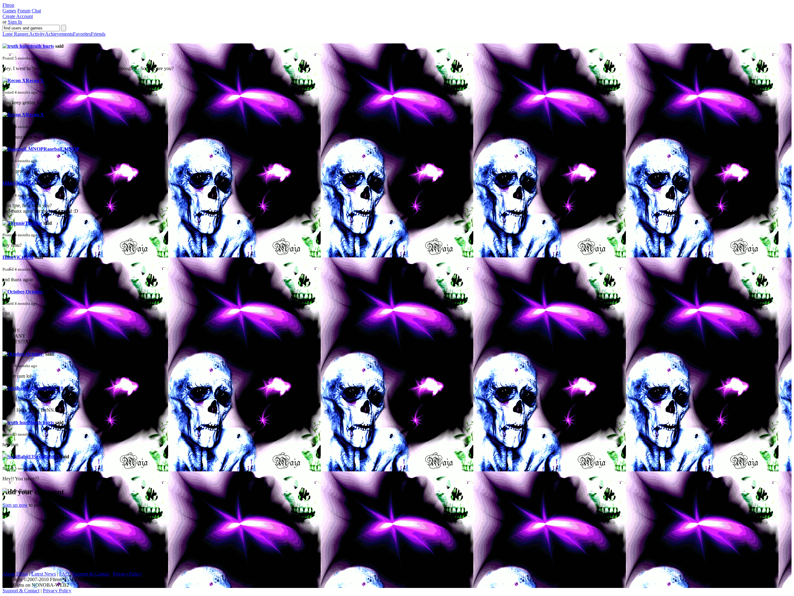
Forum (23, 10)
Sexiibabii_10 (49, 388)
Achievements (59, 34)
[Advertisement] (49, 532)
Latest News (43, 573)
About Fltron (15, 573)
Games (9, 10)
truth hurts (42, 46)
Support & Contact (91, 573)
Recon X (35, 80)
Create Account (17, 16)
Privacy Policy (127, 573)
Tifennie (33, 223)
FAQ (64, 573)
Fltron (8, 5)
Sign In (15, 21)
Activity (37, 34)
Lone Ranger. (15, 34)
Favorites (82, 34)
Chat (36, 10)
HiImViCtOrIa (17, 183)
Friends (98, 34)
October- (35, 291)
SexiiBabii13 (46, 456)
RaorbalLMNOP (61, 149)
